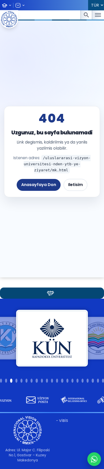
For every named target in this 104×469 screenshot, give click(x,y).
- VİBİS (62, 420)
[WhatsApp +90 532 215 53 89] (94, 459)
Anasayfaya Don (38, 185)
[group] (35, 400)
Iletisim (75, 185)
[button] (1, 381)
